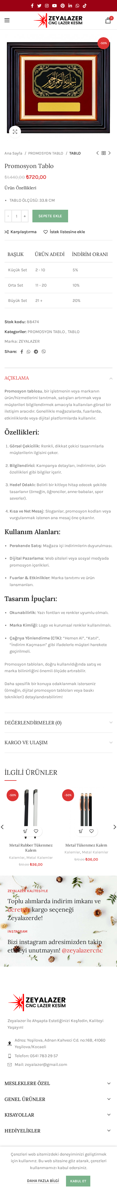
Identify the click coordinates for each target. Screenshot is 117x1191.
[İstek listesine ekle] (36, 831)
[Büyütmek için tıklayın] (15, 132)
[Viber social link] (44, 352)
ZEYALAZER (29, 341)
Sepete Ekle (50, 216)
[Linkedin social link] (70, 6)
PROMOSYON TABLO (46, 153)
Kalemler (17, 857)
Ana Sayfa (13, 153)
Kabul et (78, 1181)
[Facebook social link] (32, 6)
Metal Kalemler (39, 857)
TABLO (75, 153)
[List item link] (59, 1056)
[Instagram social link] (46, 6)
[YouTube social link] (54, 6)
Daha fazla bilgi (43, 1180)
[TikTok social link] (84, 6)
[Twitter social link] (39, 6)
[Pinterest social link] (63, 6)
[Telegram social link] (36, 352)
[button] (25, 831)
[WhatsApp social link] (77, 6)
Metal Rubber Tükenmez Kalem (30, 848)
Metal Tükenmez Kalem (86, 845)
